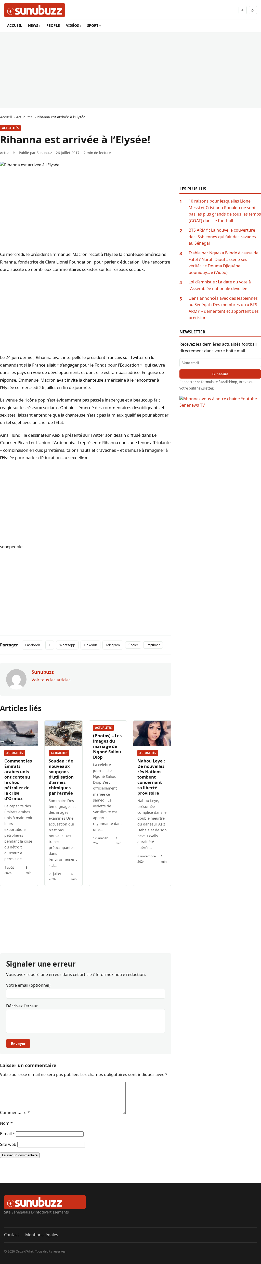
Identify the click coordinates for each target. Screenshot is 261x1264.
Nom (6, 1123)
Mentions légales (41, 1234)
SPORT (92, 25)
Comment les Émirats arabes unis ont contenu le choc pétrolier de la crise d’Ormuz (18, 779)
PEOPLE (53, 25)
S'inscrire (220, 374)
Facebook (32, 645)
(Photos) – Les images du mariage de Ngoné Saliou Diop (107, 746)
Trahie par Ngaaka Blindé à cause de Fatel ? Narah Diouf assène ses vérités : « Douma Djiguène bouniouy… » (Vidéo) (223, 262)
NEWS (33, 25)
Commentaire (15, 1112)
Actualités (10, 128)
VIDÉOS (72, 25)
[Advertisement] (130, 70)
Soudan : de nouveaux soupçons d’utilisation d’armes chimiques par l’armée (61, 777)
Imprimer (153, 645)
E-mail (7, 1133)
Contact (11, 1234)
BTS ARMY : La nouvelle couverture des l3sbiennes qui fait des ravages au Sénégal (222, 236)
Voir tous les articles (51, 680)
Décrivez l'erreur (22, 1006)
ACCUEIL (14, 25)
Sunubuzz (44, 152)
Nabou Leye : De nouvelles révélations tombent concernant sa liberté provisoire (151, 777)
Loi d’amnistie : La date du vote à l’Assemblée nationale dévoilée (220, 285)
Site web (8, 1144)
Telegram (113, 645)
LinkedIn (90, 645)
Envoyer (18, 1044)
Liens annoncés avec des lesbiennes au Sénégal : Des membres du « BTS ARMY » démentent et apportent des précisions (224, 308)
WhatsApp (67, 645)
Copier (133, 645)
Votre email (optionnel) (28, 985)
